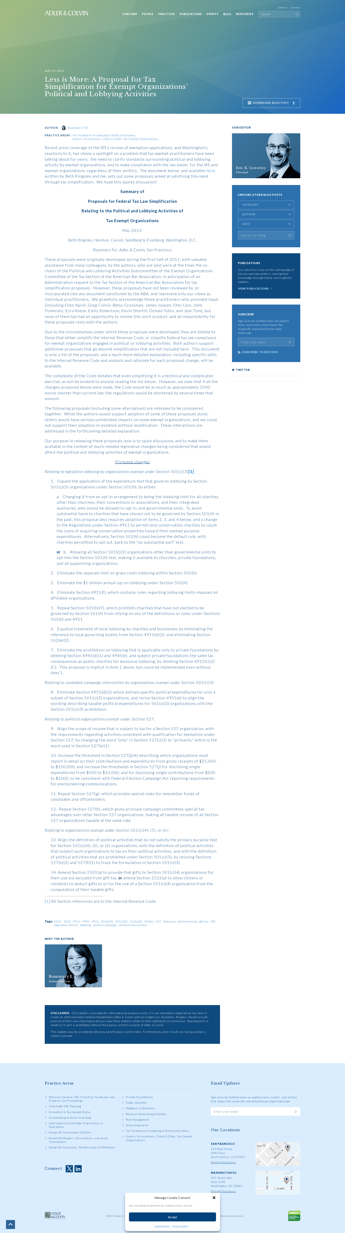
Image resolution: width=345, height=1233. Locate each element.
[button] (214, 1198)
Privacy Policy (180, 1225)
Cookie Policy (162, 1225)
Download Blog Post (270, 102)
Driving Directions (223, 1162)
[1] (47, 901)
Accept (172, 1217)
